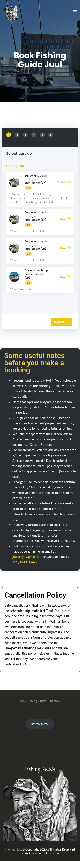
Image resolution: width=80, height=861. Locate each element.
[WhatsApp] (73, 854)
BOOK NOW (40, 724)
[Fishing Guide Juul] (10, 12)
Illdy (18, 849)
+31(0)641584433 (25, 562)
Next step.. (61, 322)
